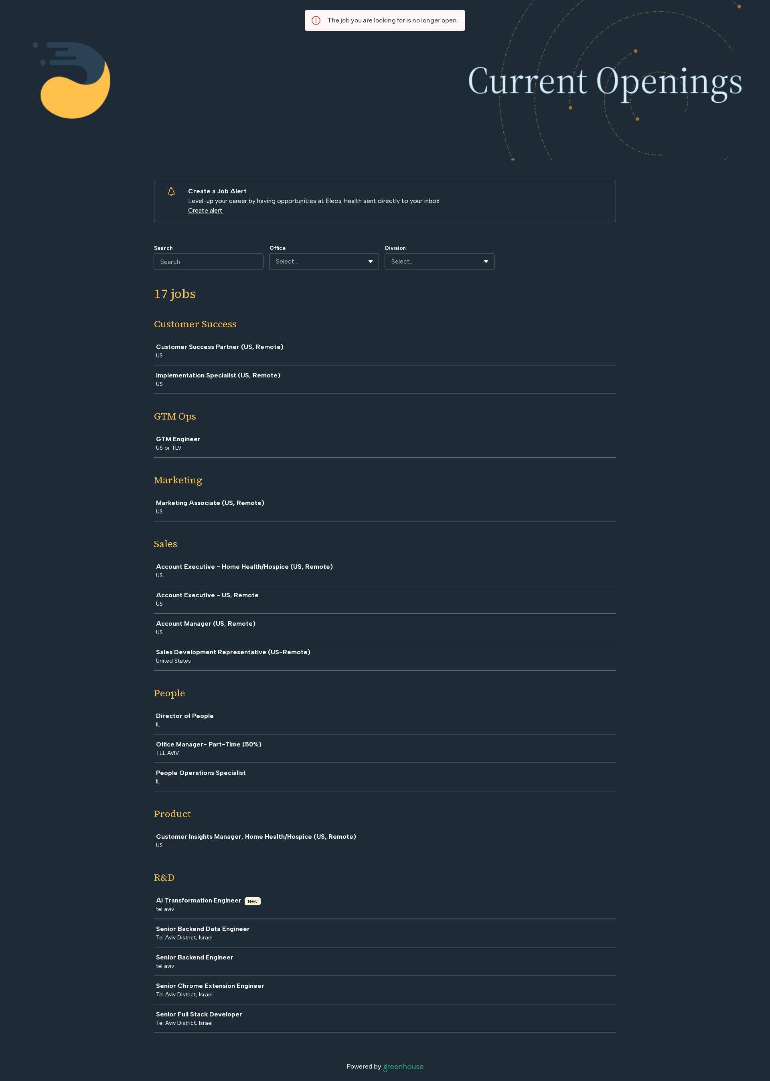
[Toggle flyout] (370, 261)
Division (395, 248)
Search (163, 248)
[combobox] (277, 261)
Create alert (205, 210)
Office (278, 248)
